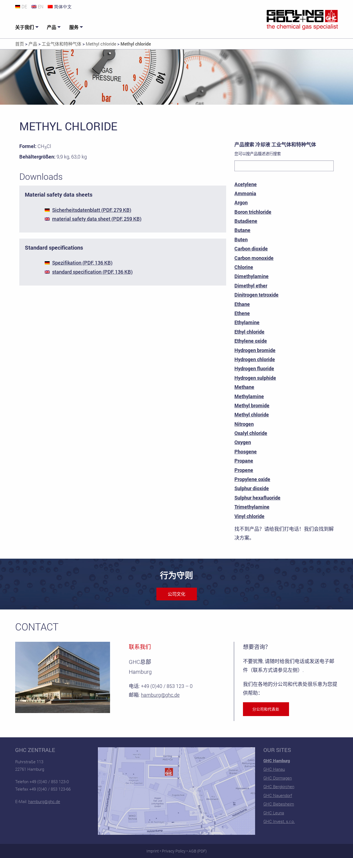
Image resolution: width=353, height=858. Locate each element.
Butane (242, 230)
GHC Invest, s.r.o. (279, 821)
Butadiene (245, 221)
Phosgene (245, 451)
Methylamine (249, 396)
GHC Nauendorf (277, 795)
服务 (74, 27)
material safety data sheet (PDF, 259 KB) (96, 218)
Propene (243, 470)
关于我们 (24, 27)
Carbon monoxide (254, 258)
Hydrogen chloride (254, 359)
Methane (244, 387)
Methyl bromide (251, 405)
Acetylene (245, 184)
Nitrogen (244, 424)
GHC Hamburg (276, 760)
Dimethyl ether (250, 285)
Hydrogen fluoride (254, 368)
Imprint (152, 851)
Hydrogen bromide (255, 350)
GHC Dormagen (277, 778)
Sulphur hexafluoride (257, 497)
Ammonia (245, 193)
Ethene (242, 313)
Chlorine (243, 267)
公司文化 (176, 594)
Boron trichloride (252, 211)
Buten (241, 239)
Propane (243, 460)
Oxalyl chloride (250, 433)
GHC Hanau (274, 769)
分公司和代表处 (265, 709)
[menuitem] (27, 27)
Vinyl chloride (249, 516)
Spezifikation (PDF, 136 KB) (82, 262)
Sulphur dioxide (251, 488)
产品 (51, 27)
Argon (241, 202)
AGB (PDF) (198, 851)
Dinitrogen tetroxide (256, 294)
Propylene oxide (252, 479)
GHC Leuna (273, 812)
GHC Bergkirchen (278, 786)
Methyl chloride (251, 414)
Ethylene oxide (250, 340)
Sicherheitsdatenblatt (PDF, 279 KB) (91, 210)
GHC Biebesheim (278, 804)
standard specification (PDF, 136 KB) (92, 271)
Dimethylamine (251, 276)
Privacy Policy (174, 851)
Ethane (242, 304)
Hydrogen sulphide (255, 377)
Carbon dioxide (251, 248)
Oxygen (242, 442)
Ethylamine (247, 322)
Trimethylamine (251, 506)
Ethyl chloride (249, 331)
